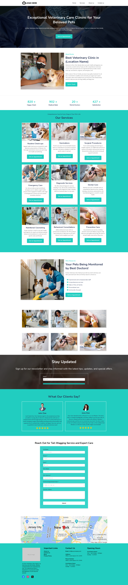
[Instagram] (28, 576)
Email (45, 462)
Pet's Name (46, 468)
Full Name (45, 449)
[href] (64, 529)
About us (91, 3)
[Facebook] (23, 576)
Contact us (101, 3)
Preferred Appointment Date (51, 481)
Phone (45, 455)
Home (74, 3)
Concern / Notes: (47, 489)
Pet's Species (47, 475)
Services (82, 3)
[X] (32, 576)
